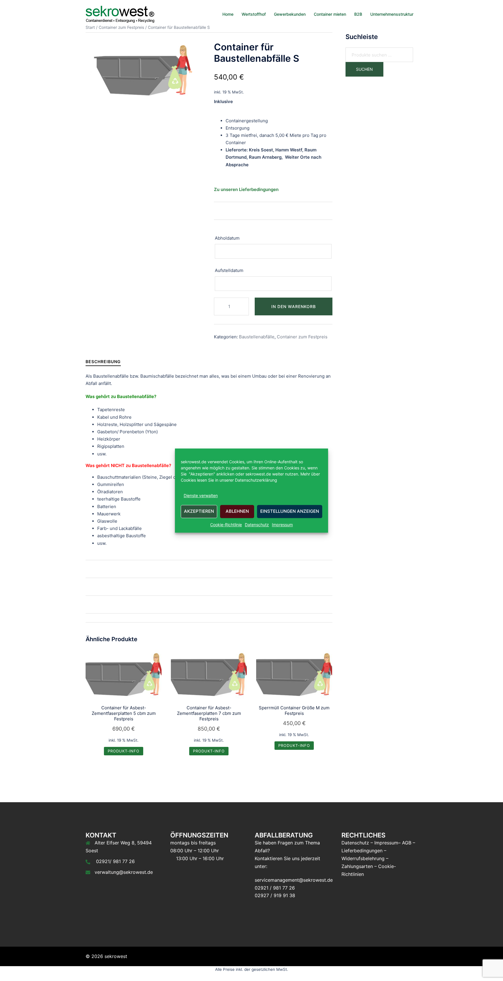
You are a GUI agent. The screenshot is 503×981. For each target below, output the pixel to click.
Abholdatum (228, 238)
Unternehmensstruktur (391, 14)
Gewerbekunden (290, 14)
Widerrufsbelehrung (363, 858)
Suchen (364, 69)
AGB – (408, 843)
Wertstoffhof (254, 14)
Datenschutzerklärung (255, 480)
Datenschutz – (357, 843)
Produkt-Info (123, 751)
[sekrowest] (120, 14)
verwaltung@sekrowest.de (124, 872)
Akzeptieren (199, 511)
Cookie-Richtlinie (226, 524)
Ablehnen (237, 511)
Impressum (282, 524)
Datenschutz (257, 524)
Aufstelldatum (230, 270)
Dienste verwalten (201, 495)
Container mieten (330, 14)
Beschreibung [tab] (103, 361)
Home (227, 14)
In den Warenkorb (293, 306)
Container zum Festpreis (302, 337)
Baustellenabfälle (256, 337)
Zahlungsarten (357, 866)
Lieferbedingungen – (363, 850)
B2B (358, 14)
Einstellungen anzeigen (289, 511)
